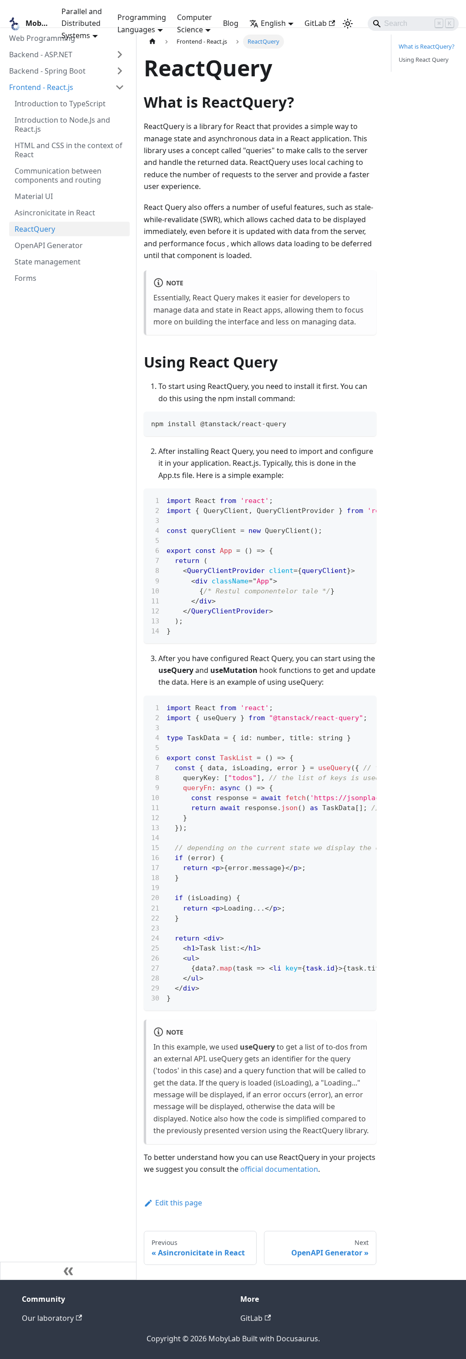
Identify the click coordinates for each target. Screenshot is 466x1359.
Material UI (34, 196)
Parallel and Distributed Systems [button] (81, 23)
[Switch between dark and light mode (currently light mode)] (347, 23)
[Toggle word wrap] (348, 500)
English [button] (273, 23)
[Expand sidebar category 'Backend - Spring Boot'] (120, 71)
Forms (25, 278)
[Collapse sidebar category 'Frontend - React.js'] (120, 87)
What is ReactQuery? (427, 46)
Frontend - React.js (41, 87)
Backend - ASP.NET (40, 55)
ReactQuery (35, 229)
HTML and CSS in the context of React (68, 149)
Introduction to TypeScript (60, 104)
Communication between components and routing (58, 175)
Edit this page (178, 1203)
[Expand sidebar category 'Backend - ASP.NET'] (120, 54)
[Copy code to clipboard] (365, 422)
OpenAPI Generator (49, 245)
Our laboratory (48, 1318)
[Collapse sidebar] (68, 1271)
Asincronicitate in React (55, 213)
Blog (230, 23)
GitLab (315, 23)
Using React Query (424, 59)
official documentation (279, 1169)
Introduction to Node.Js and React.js (62, 124)
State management (48, 262)
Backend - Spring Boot (47, 71)
